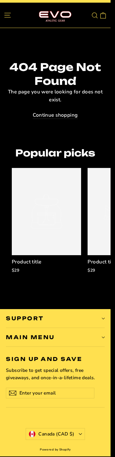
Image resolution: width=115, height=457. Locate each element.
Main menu (30, 337)
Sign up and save (44, 359)
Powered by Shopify (55, 450)
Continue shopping (55, 115)
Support (25, 318)
